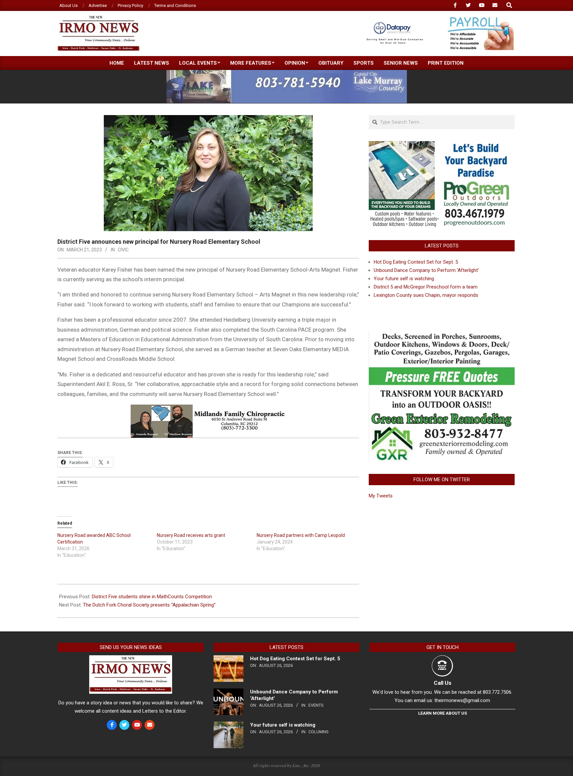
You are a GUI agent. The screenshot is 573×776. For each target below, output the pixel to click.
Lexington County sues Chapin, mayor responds (426, 295)
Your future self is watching (404, 279)
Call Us (442, 682)
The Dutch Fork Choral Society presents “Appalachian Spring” (149, 605)
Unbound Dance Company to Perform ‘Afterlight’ (426, 270)
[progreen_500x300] (442, 145)
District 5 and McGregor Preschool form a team (426, 287)
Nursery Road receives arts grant (191, 535)
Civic (123, 249)
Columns (318, 731)
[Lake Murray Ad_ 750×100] (286, 72)
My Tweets (381, 496)
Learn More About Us (442, 713)
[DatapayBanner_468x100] (436, 19)
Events (316, 705)
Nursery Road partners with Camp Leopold (301, 535)
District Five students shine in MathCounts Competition (152, 597)
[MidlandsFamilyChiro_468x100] (208, 409)
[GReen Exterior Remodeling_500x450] (442, 335)
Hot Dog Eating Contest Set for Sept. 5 (416, 262)
